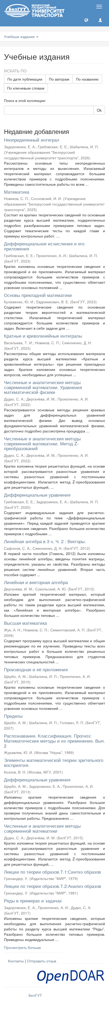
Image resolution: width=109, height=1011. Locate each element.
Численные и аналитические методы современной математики (42, 828)
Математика (16, 191)
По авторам (59, 79)
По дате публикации (24, 79)
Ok (99, 110)
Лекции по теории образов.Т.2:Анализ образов (52, 886)
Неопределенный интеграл (31, 139)
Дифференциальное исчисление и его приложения (44, 246)
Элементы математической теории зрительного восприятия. (53, 762)
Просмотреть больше (22, 947)
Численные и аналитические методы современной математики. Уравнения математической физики (43, 387)
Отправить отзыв (41, 960)
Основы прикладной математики (38, 295)
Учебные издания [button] (20, 36)
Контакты (16, 960)
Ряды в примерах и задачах (33, 900)
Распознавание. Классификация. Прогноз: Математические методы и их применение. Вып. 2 (54, 740)
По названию (87, 79)
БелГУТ (35, 995)
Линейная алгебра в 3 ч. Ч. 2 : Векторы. (45, 541)
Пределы (13, 715)
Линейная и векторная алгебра (36, 582)
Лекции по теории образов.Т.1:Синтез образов (52, 871)
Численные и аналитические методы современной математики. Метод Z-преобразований (42, 443)
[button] (86, 19)
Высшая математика (25, 622)
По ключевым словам (25, 88)
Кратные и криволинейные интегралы (43, 335)
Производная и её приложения (36, 669)
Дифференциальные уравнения (37, 494)
